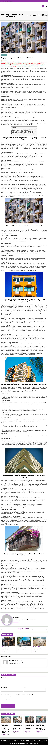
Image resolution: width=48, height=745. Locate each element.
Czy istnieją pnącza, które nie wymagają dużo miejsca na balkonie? (23, 131)
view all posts (15, 622)
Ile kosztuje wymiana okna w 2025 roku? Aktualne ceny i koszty (17, 726)
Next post (27, 628)
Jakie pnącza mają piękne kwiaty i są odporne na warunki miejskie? (23, 133)
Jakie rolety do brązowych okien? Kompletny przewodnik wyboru (29, 726)
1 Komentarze (26, 54)
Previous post (20, 628)
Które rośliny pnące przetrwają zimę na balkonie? (20, 130)
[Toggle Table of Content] (35, 128)
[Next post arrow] (46, 629)
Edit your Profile (30, 619)
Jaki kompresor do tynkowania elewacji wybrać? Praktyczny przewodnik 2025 (40, 726)
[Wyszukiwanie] (45, 6)
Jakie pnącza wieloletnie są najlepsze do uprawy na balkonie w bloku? (24, 129)
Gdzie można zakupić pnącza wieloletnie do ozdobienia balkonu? (23, 134)
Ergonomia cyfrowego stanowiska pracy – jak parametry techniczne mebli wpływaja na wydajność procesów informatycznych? (8, 648)
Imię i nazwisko (4, 687)
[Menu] (43, 6)
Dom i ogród (4, 54)
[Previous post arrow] (1, 629)
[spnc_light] (46, 6)
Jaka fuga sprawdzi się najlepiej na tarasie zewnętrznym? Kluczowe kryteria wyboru (38, 648)
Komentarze (3, 677)
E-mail (25, 687)
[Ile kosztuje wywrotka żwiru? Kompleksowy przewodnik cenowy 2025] (24, 641)
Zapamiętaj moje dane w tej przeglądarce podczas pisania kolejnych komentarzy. (18, 694)
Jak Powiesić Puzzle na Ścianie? (15, 630)
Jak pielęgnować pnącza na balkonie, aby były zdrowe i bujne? (23, 132)
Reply (10, 665)
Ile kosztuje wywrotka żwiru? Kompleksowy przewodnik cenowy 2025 (23, 648)
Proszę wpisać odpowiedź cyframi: (7, 696)
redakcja (11, 54)
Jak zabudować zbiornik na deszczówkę (34, 630)
